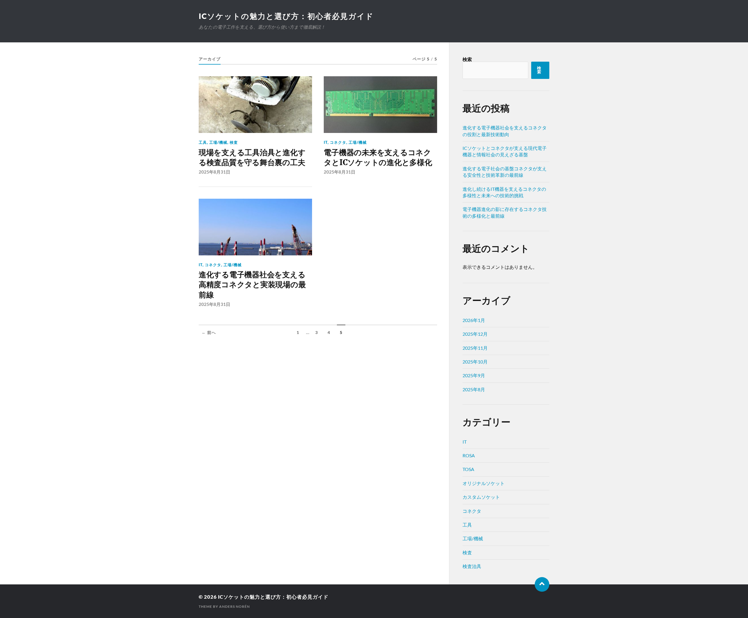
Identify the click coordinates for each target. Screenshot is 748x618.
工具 (203, 142)
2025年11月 (475, 348)
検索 (467, 59)
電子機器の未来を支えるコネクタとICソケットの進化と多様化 (378, 157)
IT (326, 142)
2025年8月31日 (214, 171)
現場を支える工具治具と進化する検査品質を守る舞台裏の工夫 (252, 157)
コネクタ (338, 142)
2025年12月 (475, 334)
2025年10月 (475, 361)
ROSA (469, 455)
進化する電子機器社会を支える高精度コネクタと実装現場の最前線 (252, 285)
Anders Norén (234, 606)
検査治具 (472, 566)
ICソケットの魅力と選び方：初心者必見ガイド (286, 16)
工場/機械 (218, 142)
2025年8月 (474, 389)
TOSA (468, 469)
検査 (234, 142)
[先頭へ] (542, 584)
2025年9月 (474, 375)
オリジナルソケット (484, 483)
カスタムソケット (481, 497)
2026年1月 (474, 320)
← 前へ (209, 332)
